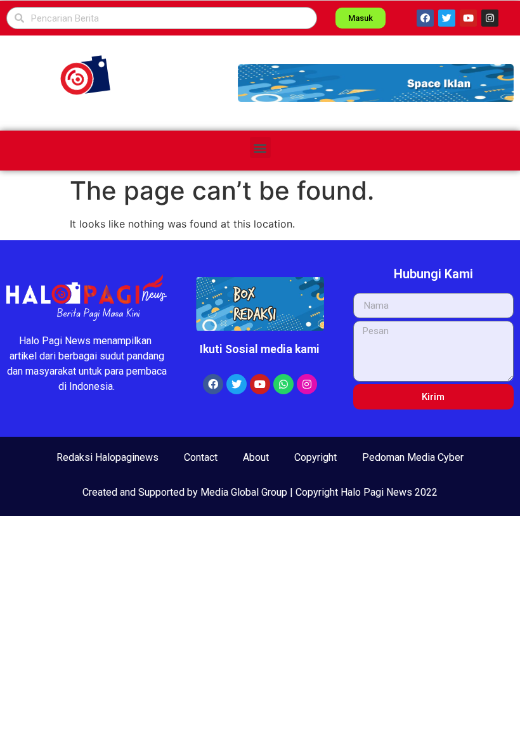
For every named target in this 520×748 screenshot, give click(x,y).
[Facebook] (425, 18)
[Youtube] (468, 18)
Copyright (315, 457)
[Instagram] (489, 18)
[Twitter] (446, 18)
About (256, 457)
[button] (376, 83)
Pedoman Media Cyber (413, 457)
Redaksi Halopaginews (107, 457)
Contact (201, 457)
